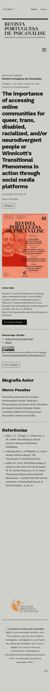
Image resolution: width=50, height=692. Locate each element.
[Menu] (44, 50)
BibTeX (8, 342)
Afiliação (8, 205)
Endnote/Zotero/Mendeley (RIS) (19, 339)
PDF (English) (11, 364)
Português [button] (8, 9)
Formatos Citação (13, 322)
